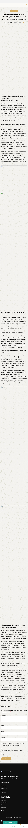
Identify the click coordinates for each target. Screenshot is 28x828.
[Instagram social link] (13, 1)
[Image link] (5, 772)
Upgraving (21, 689)
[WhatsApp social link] (15, 811)
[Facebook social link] (11, 1)
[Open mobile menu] (1, 5)
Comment (4, 715)
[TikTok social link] (17, 1)
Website (3, 737)
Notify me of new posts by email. (9, 755)
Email (3, 731)
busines (11, 370)
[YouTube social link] (15, 1)
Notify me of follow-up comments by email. (12, 750)
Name (3, 725)
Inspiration (14, 11)
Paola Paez (9, 22)
